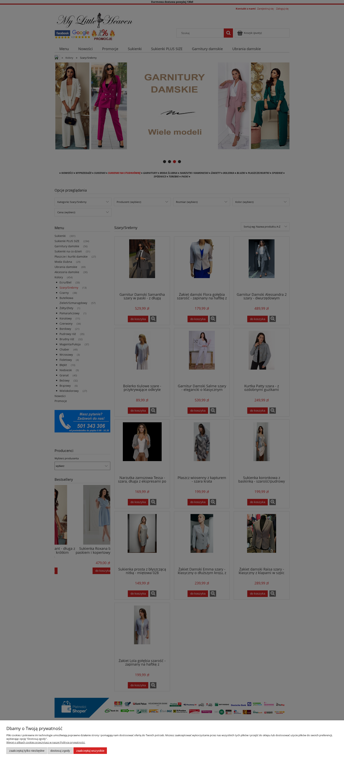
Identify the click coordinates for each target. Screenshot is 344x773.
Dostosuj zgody (60, 750)
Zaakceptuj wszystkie (90, 750)
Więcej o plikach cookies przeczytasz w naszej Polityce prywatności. (45, 742)
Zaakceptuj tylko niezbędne (26, 750)
